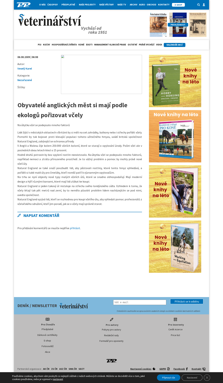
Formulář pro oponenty (111, 340)
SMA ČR (73, 368)
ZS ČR (54, 368)
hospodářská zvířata (64, 44)
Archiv (133, 4)
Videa (159, 44)
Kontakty (163, 4)
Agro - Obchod (147, 4)
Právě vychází (146, 44)
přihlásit (75, 228)
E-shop (47, 340)
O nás (42, 4)
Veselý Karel (24, 68)
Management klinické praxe (110, 44)
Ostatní (132, 44)
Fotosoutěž (47, 346)
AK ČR (46, 368)
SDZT (81, 368)
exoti (89, 44)
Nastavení (192, 377)
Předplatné (47, 329)
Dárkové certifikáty (47, 335)
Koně (81, 44)
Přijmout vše (168, 377)
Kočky (46, 44)
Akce (47, 351)
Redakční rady (111, 335)
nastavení (58, 379)
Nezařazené (24, 80)
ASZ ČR (63, 368)
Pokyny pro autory (111, 329)
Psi (39, 44)
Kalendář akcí (175, 44)
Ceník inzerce (175, 329)
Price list (175, 335)
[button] (186, 301)
